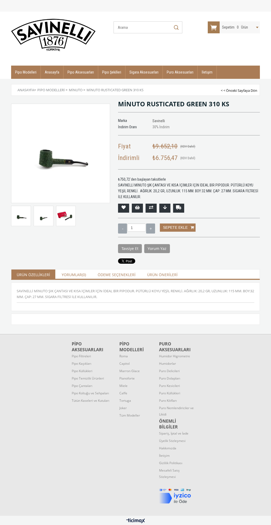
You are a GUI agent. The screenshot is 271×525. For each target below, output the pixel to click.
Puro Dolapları (169, 378)
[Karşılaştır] (151, 208)
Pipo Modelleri (26, 72)
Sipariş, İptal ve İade (173, 433)
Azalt (122, 228)
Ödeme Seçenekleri (117, 274)
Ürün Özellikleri (33, 274)
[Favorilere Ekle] (123, 208)
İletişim (207, 72)
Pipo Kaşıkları (81, 363)
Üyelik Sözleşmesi (172, 441)
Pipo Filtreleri (81, 356)
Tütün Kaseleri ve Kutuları (90, 400)
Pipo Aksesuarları (80, 72)
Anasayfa (52, 72)
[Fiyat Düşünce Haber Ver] (164, 208)
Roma (123, 356)
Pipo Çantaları (82, 386)
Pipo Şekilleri (111, 72)
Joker (123, 408)
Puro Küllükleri (169, 393)
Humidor (174, 356)
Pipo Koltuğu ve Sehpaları (90, 393)
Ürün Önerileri (162, 274)
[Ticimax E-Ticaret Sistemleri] (135, 521)
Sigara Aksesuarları (144, 72)
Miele (123, 386)
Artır (150, 228)
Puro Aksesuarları (180, 72)
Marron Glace (129, 371)
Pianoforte (127, 378)
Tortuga (125, 400)
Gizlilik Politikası (170, 463)
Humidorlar (167, 363)
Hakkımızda (167, 448)
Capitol (124, 363)
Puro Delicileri (169, 371)
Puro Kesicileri (169, 386)
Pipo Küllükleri (82, 371)
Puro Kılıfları (168, 400)
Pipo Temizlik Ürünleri (88, 378)
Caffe (123, 393)
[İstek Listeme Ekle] (137, 208)
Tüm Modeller (129, 415)
